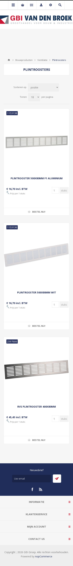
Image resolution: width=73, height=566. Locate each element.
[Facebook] (32, 489)
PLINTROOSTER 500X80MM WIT (36, 292)
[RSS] (41, 489)
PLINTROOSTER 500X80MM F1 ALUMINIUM (37, 178)
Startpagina (9, 60)
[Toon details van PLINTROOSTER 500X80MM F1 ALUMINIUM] (36, 141)
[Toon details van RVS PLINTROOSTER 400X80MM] (36, 369)
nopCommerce (43, 556)
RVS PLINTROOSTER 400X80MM (36, 406)
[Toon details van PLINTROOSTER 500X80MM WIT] (36, 255)
